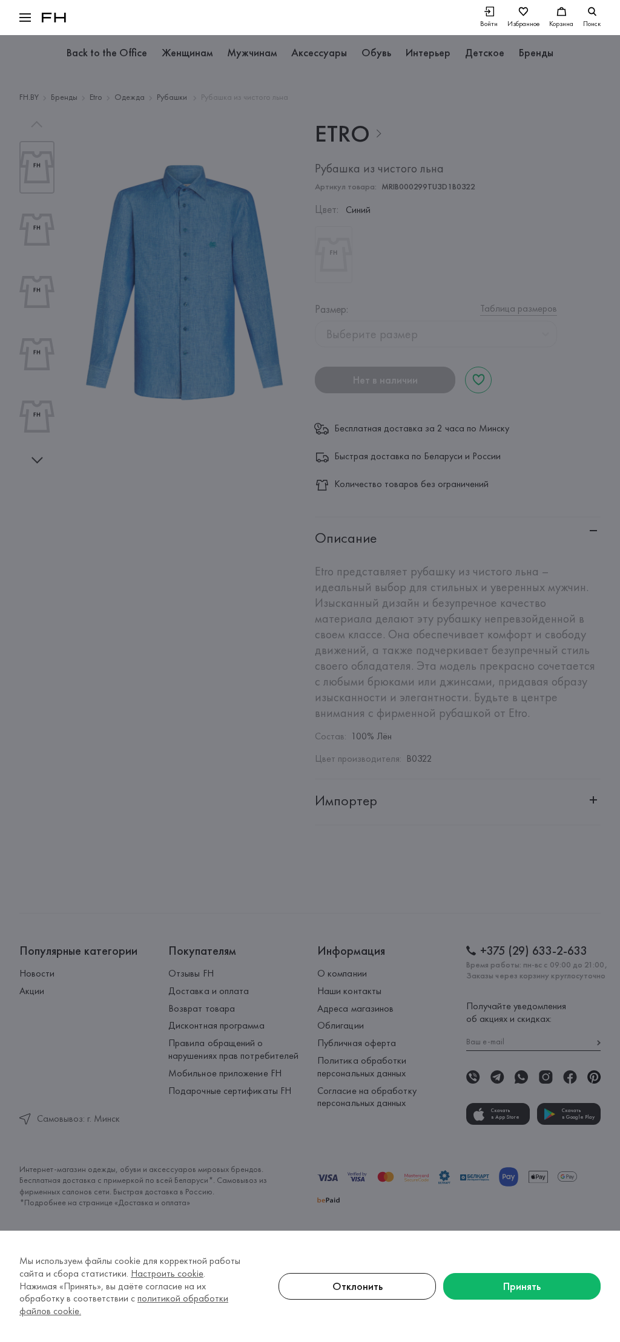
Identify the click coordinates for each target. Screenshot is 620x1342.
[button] (25, 17)
